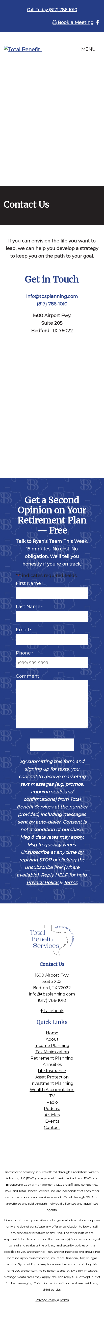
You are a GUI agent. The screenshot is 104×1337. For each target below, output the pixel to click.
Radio (52, 1102)
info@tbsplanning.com (52, 296)
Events (52, 1121)
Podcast (52, 1108)
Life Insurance (52, 1070)
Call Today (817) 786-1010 (52, 9)
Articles (52, 1115)
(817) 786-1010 (52, 304)
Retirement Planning (52, 1058)
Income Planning (52, 1045)
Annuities (52, 1064)
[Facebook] (97, 22)
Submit (52, 745)
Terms (70, 882)
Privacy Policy (43, 882)
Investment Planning (52, 1083)
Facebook (53, 1010)
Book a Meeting (75, 22)
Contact (52, 1127)
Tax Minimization (52, 1051)
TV (52, 1096)
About (52, 1039)
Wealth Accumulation (52, 1089)
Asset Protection (52, 1077)
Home (52, 1033)
